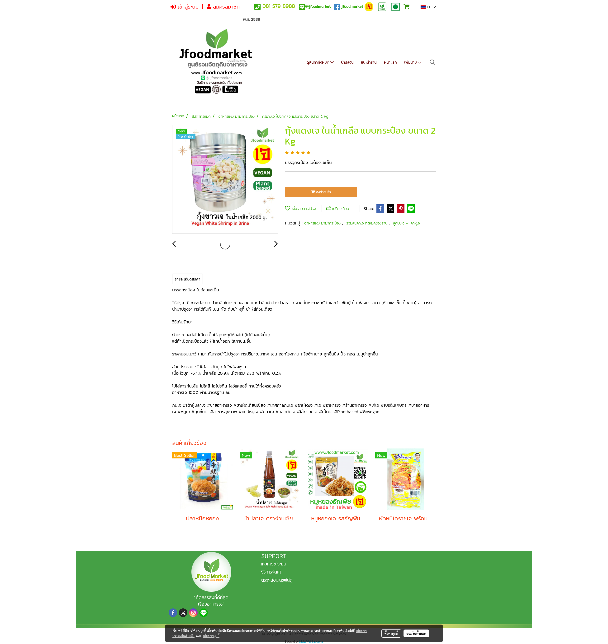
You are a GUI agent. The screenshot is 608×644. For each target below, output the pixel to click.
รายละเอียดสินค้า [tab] (187, 279)
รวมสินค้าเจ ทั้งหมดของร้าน (367, 223)
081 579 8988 (278, 6)
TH (429, 7)
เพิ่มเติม (411, 62)
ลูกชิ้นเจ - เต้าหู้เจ (406, 223)
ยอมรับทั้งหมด (416, 633)
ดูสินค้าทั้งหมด (318, 62)
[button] (432, 62)
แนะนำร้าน (369, 62)
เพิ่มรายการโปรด (303, 208)
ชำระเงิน (347, 62)
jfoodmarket (318, 6)
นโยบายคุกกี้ (211, 636)
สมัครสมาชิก (225, 7)
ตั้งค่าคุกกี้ (391, 633)
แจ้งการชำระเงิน (273, 564)
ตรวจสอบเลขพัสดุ (276, 581)
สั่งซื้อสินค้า (323, 192)
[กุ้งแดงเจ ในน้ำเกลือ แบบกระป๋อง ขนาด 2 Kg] (225, 179)
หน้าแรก (390, 62)
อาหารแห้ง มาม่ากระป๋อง (323, 223)
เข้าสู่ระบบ (187, 7)
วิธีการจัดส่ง (271, 572)
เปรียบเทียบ (340, 208)
